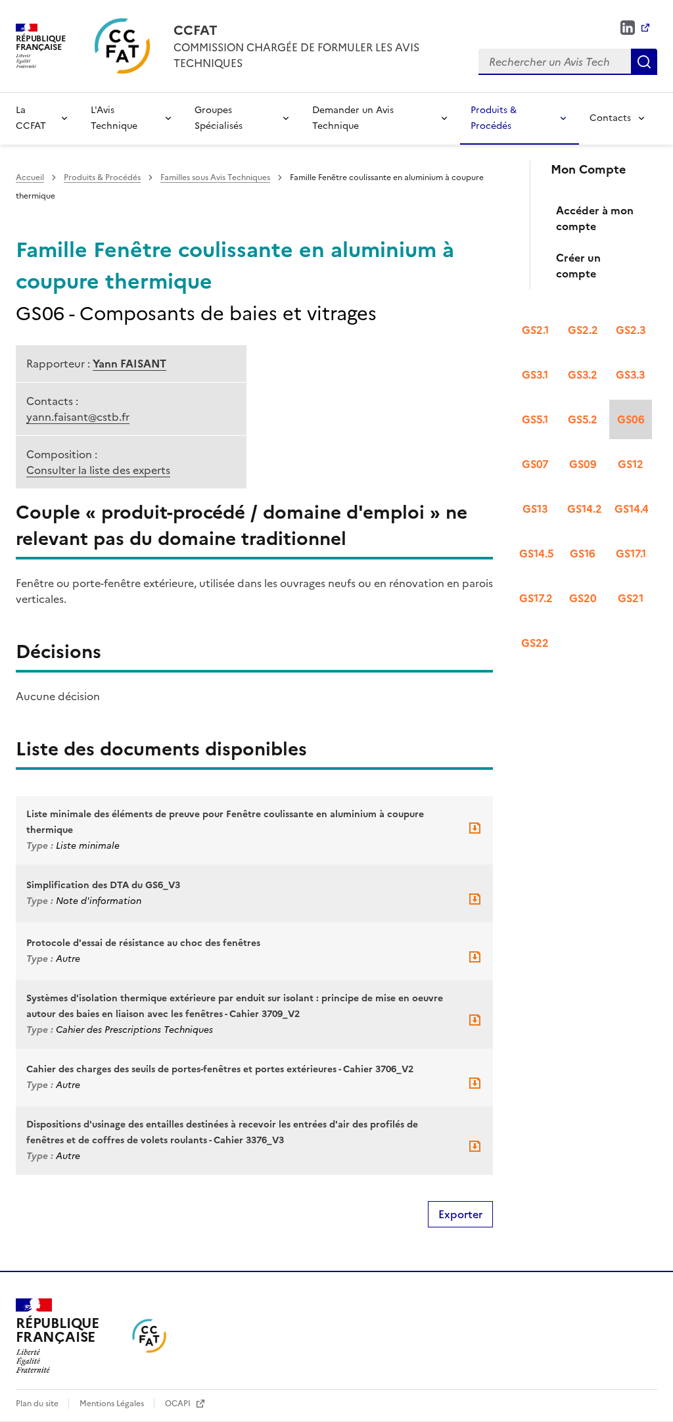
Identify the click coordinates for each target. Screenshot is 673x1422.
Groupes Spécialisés (219, 118)
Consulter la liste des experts (98, 470)
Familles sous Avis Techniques (215, 177)
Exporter (460, 1214)
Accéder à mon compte (595, 218)
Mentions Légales (113, 1404)
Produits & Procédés (494, 118)
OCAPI (179, 1404)
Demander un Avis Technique (353, 118)
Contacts (610, 118)
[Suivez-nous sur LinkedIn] (635, 27)
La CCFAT (31, 118)
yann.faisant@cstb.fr (77, 417)
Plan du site (38, 1404)
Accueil (30, 177)
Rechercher (644, 62)
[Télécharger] (474, 833)
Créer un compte (578, 265)
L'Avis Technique (114, 118)
